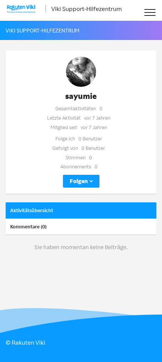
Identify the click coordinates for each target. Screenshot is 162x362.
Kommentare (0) (28, 226)
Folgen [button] (79, 181)
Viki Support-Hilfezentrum (86, 8)
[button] (149, 12)
